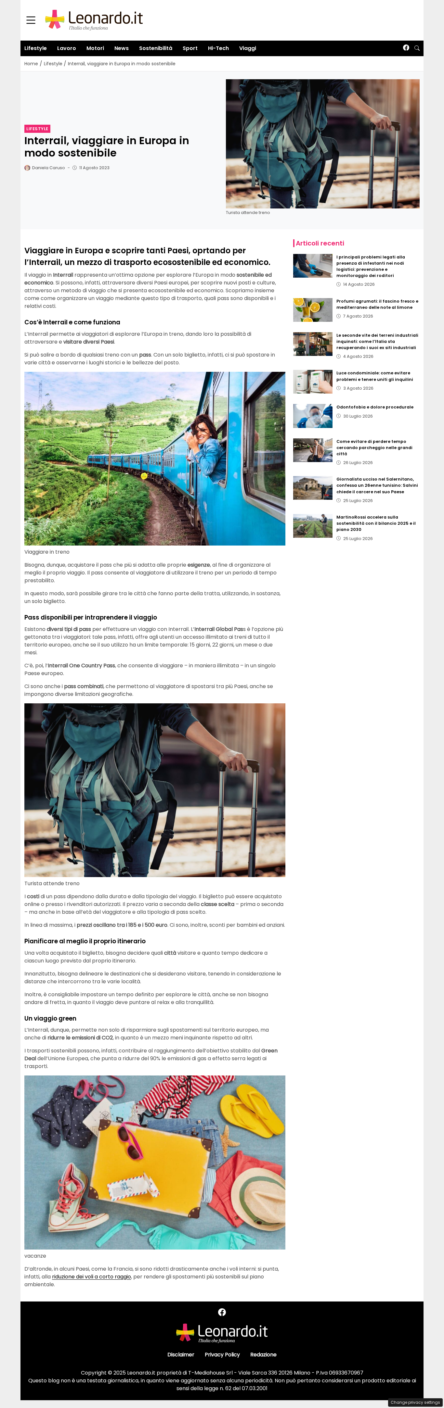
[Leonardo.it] (94, 20)
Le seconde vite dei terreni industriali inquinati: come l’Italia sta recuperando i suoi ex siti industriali (377, 341)
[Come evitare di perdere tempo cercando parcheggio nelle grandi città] (313, 450)
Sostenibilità (155, 48)
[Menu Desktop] (30, 20)
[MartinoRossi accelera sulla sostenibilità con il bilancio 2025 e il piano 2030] (313, 526)
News (121, 48)
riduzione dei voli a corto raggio (91, 1276)
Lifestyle (35, 48)
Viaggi (247, 48)
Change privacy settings (415, 1402)
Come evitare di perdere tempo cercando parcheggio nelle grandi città (374, 448)
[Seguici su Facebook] (406, 48)
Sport (190, 48)
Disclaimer (180, 1354)
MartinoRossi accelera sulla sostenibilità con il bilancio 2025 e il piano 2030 (376, 523)
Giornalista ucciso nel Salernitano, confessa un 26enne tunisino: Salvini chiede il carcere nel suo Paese (377, 485)
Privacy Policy (222, 1354)
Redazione (263, 1354)
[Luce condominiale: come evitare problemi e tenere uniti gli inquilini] (313, 382)
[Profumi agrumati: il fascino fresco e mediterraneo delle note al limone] (313, 310)
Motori (95, 48)
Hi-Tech (218, 48)
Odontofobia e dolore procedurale (374, 407)
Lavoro (66, 48)
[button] (417, 48)
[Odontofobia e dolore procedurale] (313, 416)
